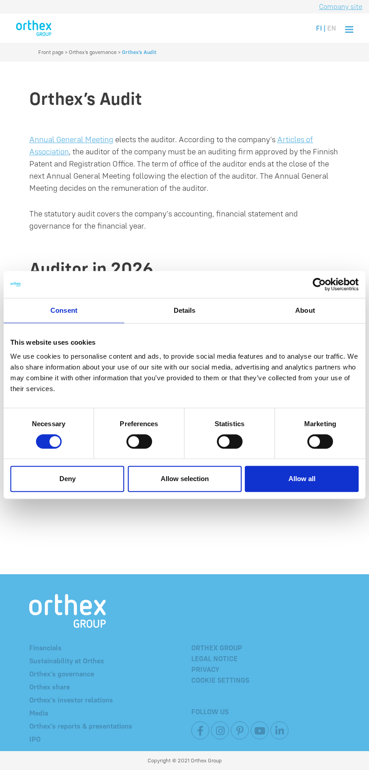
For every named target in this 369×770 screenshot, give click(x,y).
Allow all (301, 478)
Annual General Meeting (71, 139)
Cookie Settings (220, 679)
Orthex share (49, 686)
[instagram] (220, 730)
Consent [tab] (63, 310)
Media (38, 712)
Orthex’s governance (93, 52)
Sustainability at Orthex (66, 660)
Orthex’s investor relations (71, 699)
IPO (34, 738)
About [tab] (305, 310)
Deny (67, 478)
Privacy (205, 669)
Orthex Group (216, 647)
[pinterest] (240, 730)
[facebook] (200, 730)
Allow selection (185, 478)
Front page (50, 52)
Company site (340, 6)
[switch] (139, 441)
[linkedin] (279, 730)
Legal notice (214, 658)
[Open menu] (349, 28)
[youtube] (260, 730)
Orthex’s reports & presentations (80, 725)
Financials (45, 647)
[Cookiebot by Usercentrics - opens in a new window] (319, 284)
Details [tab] (185, 310)
